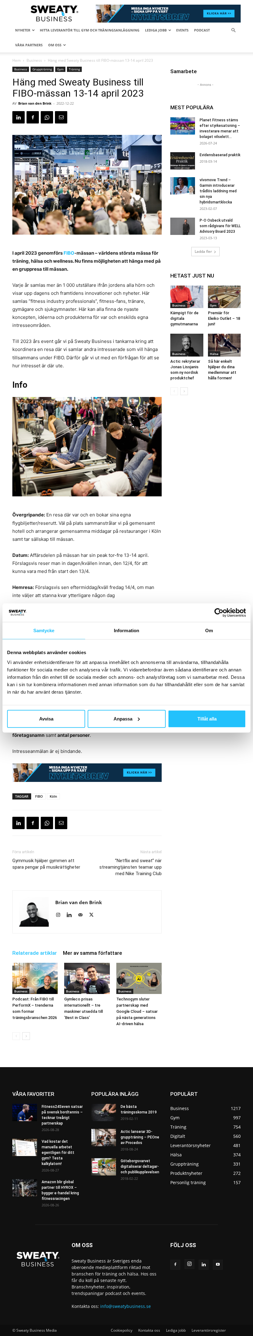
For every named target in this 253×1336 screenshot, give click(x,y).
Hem (16, 60)
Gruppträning (42, 69)
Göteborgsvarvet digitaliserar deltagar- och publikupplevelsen (140, 1166)
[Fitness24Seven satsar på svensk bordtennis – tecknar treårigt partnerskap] (24, 1112)
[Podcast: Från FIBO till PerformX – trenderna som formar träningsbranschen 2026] (35, 978)
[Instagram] (60, 915)
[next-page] (26, 1036)
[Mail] (82, 915)
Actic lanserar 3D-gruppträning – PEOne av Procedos (140, 1137)
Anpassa (123, 718)
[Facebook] (33, 117)
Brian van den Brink (35, 103)
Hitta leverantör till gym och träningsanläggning (89, 30)
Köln (53, 796)
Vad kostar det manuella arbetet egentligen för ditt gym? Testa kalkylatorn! (58, 1152)
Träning (74, 69)
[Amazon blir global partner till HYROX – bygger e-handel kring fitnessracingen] (24, 1187)
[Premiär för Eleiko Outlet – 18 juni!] (224, 297)
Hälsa (214, 354)
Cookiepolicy (121, 1330)
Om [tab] (209, 630)
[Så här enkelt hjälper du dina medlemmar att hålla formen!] (224, 345)
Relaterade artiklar (34, 953)
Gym (60, 69)
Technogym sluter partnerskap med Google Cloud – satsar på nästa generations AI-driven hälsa (137, 1011)
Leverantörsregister (209, 1330)
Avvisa (46, 718)
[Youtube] (218, 1265)
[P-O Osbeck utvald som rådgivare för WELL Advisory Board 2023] (182, 226)
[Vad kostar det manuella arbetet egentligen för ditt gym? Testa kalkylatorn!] (24, 1147)
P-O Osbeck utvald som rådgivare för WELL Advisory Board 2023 (220, 226)
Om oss (54, 45)
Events (182, 30)
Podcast (202, 30)
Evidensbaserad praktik (220, 155)
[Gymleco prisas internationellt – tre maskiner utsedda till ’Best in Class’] (87, 978)
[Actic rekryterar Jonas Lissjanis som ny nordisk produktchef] (186, 345)
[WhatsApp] (47, 117)
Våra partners (29, 45)
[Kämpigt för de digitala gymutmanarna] (186, 297)
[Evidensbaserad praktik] (182, 160)
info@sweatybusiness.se (125, 1306)
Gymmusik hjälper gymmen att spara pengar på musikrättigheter (46, 864)
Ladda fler (203, 251)
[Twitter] (94, 915)
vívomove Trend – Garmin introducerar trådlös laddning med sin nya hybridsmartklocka (218, 191)
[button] (233, 30)
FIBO (69, 253)
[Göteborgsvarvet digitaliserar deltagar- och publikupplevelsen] (103, 1166)
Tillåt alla (207, 718)
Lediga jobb (156, 30)
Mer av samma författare (92, 953)
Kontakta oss (149, 1330)
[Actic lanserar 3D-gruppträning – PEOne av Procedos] (103, 1137)
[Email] (61, 117)
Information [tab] (126, 630)
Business (34, 60)
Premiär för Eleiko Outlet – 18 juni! (224, 318)
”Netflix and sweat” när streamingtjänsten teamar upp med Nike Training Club (130, 867)
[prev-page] (16, 1036)
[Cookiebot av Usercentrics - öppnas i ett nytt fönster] (219, 612)
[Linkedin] (18, 117)
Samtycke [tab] (44, 630)
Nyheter (22, 30)
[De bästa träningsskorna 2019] (103, 1112)
